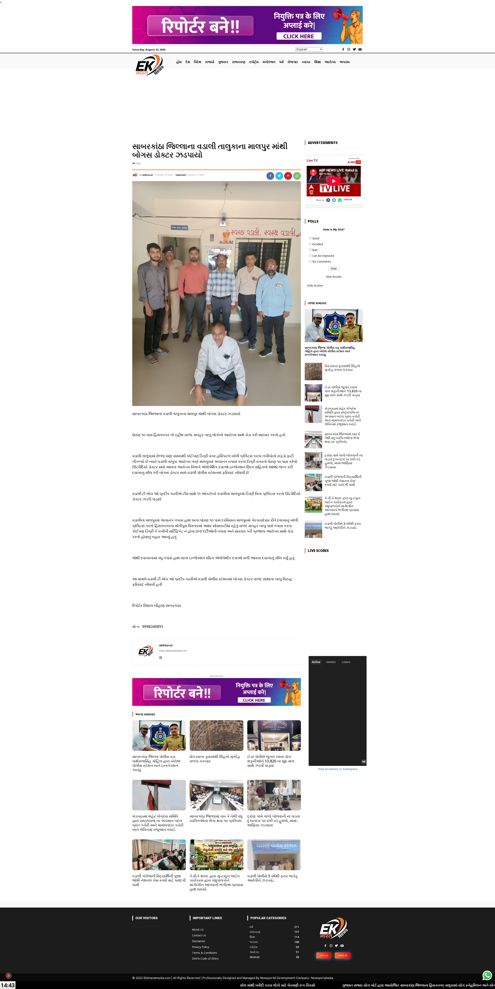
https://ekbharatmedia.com (173, 650)
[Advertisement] (247, 105)
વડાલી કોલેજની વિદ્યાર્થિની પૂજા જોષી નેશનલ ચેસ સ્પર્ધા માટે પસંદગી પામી (159, 880)
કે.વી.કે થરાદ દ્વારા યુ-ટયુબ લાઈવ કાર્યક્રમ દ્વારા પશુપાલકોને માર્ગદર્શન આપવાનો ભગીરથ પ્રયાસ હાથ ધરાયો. (216, 882)
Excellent (317, 244)
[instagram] (160, 656)
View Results (334, 276)
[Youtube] (360, 49)
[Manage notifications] (8, 976)
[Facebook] (343, 49)
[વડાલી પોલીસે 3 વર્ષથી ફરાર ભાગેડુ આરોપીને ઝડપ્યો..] (274, 854)
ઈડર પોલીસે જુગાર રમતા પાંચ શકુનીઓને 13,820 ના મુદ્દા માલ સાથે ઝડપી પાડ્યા (270, 761)
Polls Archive (315, 285)
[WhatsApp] (297, 176)
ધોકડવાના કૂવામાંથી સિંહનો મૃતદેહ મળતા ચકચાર (215, 759)
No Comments (321, 261)
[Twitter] (354, 49)
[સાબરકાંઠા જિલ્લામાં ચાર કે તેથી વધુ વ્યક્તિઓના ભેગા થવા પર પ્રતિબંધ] (216, 795)
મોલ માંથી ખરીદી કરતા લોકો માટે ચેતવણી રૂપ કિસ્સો (196, 985)
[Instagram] (349, 49)
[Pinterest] (288, 176)
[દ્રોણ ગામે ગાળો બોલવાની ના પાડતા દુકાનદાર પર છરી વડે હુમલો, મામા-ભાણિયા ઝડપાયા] (274, 795)
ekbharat (147, 174)
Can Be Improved (323, 256)
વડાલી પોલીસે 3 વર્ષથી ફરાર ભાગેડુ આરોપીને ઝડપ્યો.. (272, 878)
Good (315, 238)
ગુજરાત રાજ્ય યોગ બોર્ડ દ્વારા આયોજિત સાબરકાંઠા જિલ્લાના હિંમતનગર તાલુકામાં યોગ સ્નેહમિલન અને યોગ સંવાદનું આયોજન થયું (354, 985)
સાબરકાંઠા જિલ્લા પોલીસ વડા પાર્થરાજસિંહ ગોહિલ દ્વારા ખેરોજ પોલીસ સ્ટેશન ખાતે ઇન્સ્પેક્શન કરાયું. (156, 763)
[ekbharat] (135, 175)
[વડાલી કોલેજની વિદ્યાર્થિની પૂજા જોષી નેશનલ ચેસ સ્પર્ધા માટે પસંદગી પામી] (159, 854)
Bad (314, 250)
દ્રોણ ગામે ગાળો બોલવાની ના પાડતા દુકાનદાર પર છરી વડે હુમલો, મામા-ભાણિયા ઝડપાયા (273, 821)
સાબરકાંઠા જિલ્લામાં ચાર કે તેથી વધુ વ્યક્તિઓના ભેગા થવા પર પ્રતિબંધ (216, 818)
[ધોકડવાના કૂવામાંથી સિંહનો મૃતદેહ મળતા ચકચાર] (216, 735)
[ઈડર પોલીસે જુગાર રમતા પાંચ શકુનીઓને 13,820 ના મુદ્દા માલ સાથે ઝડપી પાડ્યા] (274, 735)
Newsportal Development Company (284, 978)
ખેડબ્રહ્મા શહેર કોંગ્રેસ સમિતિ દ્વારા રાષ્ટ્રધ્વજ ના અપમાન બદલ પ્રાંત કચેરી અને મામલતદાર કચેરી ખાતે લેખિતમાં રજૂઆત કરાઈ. (157, 823)
